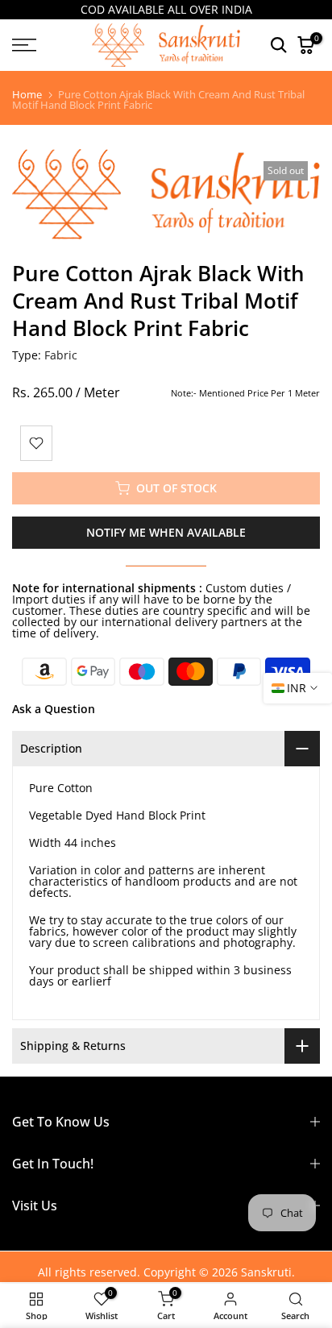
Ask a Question (53, 708)
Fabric (60, 355)
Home (27, 94)
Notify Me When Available (166, 532)
